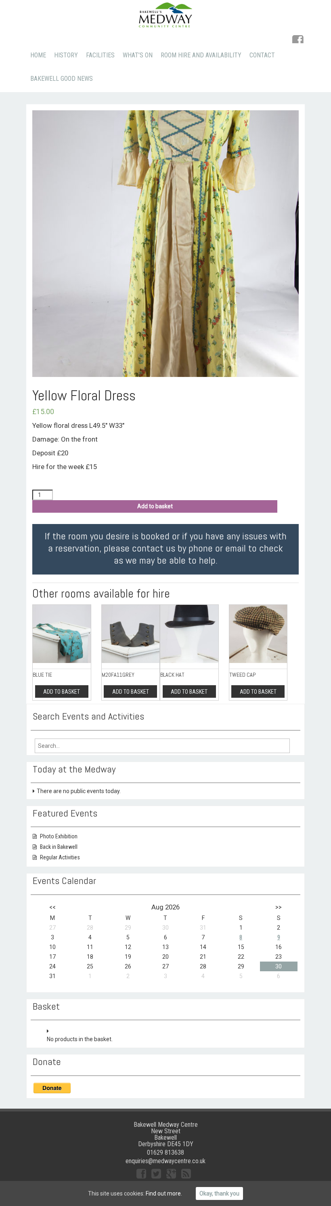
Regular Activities (60, 857)
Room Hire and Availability (201, 55)
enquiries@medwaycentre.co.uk (165, 1161)
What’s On (138, 55)
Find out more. (164, 1193)
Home (38, 55)
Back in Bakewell (59, 847)
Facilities (100, 55)
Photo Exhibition (59, 836)
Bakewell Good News (61, 78)
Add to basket (155, 506)
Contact (262, 55)
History (66, 55)
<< (52, 907)
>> (278, 907)
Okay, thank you (219, 1193)
